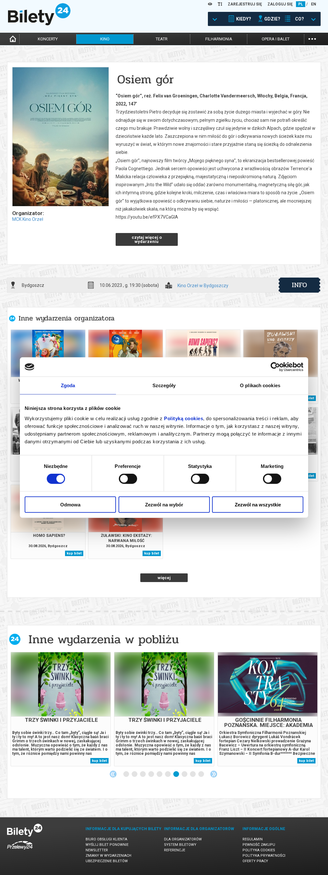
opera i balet (276, 39)
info (299, 284)
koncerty (48, 39)
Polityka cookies (258, 850)
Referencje (174, 850)
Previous (113, 774)
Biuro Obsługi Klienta (106, 839)
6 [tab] (168, 774)
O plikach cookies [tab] (260, 385)
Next (213, 774)
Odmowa (70, 504)
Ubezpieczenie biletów (107, 861)
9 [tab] (193, 774)
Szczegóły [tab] (164, 385)
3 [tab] (143, 774)
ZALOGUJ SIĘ (280, 4)
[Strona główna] (39, 23)
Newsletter (97, 850)
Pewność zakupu (258, 845)
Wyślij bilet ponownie (107, 845)
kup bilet (74, 553)
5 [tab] (160, 774)
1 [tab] (126, 774)
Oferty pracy (255, 861)
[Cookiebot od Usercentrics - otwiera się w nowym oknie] (275, 367)
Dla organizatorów (183, 839)
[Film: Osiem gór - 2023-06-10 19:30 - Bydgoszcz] (60, 137)
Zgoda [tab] (68, 385)
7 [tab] (176, 774)
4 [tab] (151, 774)
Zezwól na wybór (164, 504)
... (312, 38)
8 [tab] (185, 774)
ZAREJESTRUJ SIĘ (245, 4)
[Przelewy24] (20, 851)
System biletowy (180, 845)
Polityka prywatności (263, 856)
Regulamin (252, 839)
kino (105, 39)
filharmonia (218, 39)
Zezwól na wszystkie (258, 504)
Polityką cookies (183, 418)
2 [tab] (135, 774)
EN (313, 4)
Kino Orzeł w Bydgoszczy (202, 285)
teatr (162, 39)
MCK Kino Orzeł (27, 219)
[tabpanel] (61, 709)
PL (300, 4)
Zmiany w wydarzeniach (108, 856)
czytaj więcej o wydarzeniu (147, 239)
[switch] (128, 479)
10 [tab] (201, 774)
